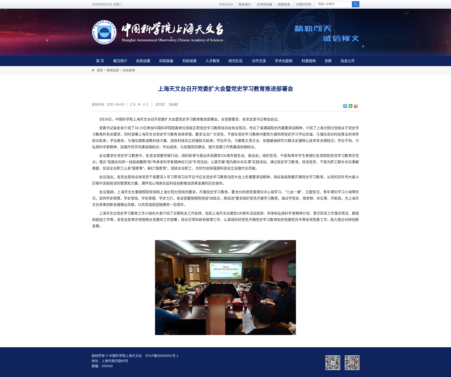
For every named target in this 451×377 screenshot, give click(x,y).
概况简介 (120, 61)
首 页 (100, 61)
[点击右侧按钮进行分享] (345, 106)
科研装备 (166, 61)
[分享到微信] (351, 106)
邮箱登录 (284, 4)
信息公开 (348, 61)
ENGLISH (226, 4)
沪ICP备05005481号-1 (162, 356)
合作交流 (259, 61)
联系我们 (245, 4)
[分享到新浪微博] (356, 106)
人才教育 (213, 61)
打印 (160, 104)
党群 (328, 61)
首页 (100, 70)
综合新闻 (129, 70)
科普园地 (309, 61)
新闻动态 (113, 70)
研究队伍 (236, 61)
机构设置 (143, 61)
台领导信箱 (264, 4)
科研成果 (190, 61)
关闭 (173, 104)
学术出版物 (283, 61)
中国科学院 (303, 4)
